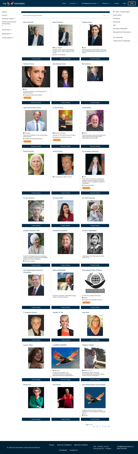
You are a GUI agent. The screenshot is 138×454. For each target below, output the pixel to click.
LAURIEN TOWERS (60, 345)
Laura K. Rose (28, 345)
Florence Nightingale (89, 230)
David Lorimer (58, 151)
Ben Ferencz (86, 64)
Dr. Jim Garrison (28, 198)
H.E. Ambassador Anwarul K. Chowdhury (33, 271)
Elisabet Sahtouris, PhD (31, 230)
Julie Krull (85, 312)
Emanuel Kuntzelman (60, 230)
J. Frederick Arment (30, 312)
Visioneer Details (65, 59)
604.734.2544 (122, 448)
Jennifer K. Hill (58, 312)
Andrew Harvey (28, 64)
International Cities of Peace (92, 270)
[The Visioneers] (14, 3)
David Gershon (28, 151)
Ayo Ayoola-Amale (59, 64)
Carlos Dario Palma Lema (32, 107)
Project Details (36, 59)
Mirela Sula (27, 385)
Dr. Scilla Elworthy (88, 198)
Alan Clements (28, 22)
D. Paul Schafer (58, 107)
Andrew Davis (87, 22)
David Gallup (86, 107)
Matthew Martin (88, 345)
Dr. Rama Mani (58, 198)
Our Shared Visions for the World (93, 385)
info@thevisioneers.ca (125, 446)
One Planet (57, 385)
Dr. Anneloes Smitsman (90, 151)
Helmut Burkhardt (59, 270)
